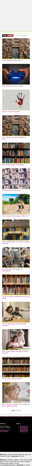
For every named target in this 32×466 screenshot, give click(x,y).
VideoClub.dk (24, 426)
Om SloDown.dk (5, 430)
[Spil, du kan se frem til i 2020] (16, 84)
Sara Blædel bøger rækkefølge (13, 165)
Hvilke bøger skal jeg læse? (12, 378)
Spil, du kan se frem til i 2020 (12, 86)
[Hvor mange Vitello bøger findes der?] (16, 214)
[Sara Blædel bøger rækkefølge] (16, 163)
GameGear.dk (24, 429)
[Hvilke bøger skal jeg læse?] (16, 377)
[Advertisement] (16, 16)
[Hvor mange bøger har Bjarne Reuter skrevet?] (16, 349)
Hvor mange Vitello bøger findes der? (15, 216)
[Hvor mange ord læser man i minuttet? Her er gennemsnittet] (16, 402)
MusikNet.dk (23, 427)
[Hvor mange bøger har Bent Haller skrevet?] (16, 322)
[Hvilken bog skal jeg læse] (16, 188)
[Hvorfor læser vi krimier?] (16, 110)
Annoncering (4, 431)
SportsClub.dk (24, 430)
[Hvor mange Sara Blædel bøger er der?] (16, 135)
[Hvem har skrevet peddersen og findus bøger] (16, 295)
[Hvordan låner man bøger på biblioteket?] (16, 267)
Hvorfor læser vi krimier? (11, 111)
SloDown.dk (23, 431)
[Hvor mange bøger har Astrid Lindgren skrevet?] (16, 240)
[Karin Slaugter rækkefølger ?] (16, 58)
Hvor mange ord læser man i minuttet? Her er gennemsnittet (16, 405)
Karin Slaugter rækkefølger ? (12, 60)
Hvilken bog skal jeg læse (11, 190)
